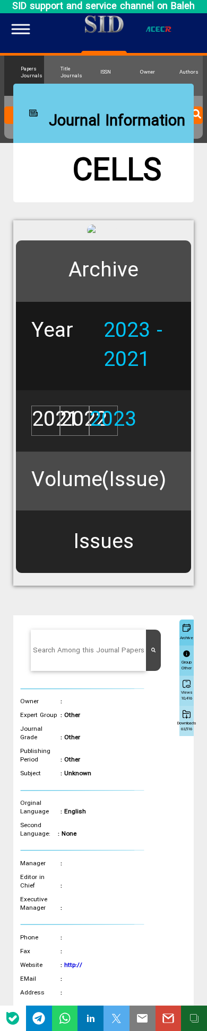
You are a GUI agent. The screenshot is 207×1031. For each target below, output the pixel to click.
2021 (55, 420)
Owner (147, 72)
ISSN (105, 72)
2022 (84, 420)
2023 (113, 420)
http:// (73, 965)
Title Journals (71, 72)
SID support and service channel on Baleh (103, 6)
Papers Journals (31, 72)
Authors (188, 72)
